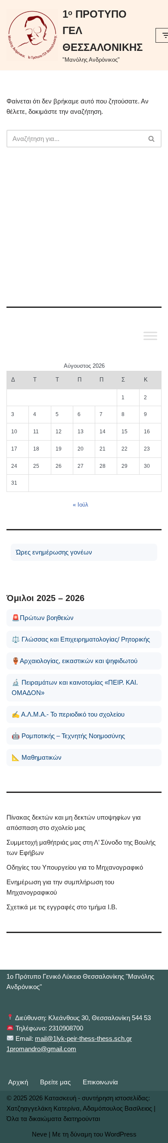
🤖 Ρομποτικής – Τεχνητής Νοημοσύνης (68, 735)
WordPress (121, 1134)
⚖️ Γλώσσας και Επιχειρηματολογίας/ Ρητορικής (81, 639)
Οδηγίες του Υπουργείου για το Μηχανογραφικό (74, 867)
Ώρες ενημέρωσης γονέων (54, 552)
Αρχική (18, 1082)
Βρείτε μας (55, 1082)
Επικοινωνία (100, 1082)
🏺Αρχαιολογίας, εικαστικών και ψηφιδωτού (74, 660)
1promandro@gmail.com (41, 1048)
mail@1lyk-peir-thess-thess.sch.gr (83, 1038)
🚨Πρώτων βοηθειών (43, 617)
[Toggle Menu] (150, 336)
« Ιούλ (80, 504)
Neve (39, 1134)
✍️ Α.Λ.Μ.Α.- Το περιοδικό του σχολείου (68, 714)
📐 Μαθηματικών (37, 757)
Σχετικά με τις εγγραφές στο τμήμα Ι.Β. (61, 907)
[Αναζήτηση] (152, 138)
